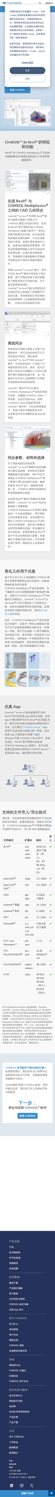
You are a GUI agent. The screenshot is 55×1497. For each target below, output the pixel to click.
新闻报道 (13, 1447)
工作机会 (13, 1441)
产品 (11, 1246)
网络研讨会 (14, 1365)
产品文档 (13, 1416)
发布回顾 (13, 1268)
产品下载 (13, 1422)
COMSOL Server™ (32, 727)
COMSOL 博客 (16, 1345)
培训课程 (13, 1329)
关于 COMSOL (16, 1436)
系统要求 (13, 1262)
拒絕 (27, 78)
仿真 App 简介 (16, 1309)
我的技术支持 (16, 1400)
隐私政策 (12, 1464)
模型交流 (13, 1339)
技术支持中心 (16, 1395)
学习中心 (13, 1323)
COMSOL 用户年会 (18, 1381)
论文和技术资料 (17, 1298)
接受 (27, 70)
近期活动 (13, 1375)
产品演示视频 (16, 1288)
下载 (34, 734)
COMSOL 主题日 (17, 1370)
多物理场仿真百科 (18, 1350)
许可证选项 (14, 1257)
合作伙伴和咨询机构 (19, 1411)
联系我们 (13, 1452)
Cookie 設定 (27, 62)
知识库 (12, 1406)
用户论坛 (13, 1334)
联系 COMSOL (17, 89)
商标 (11, 1467)
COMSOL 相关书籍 (18, 1304)
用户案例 (13, 1293)
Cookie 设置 (15, 1470)
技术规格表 (14, 1252)
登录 (11, 1461)
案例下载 (13, 1282)
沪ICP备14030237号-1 (18, 1474)
